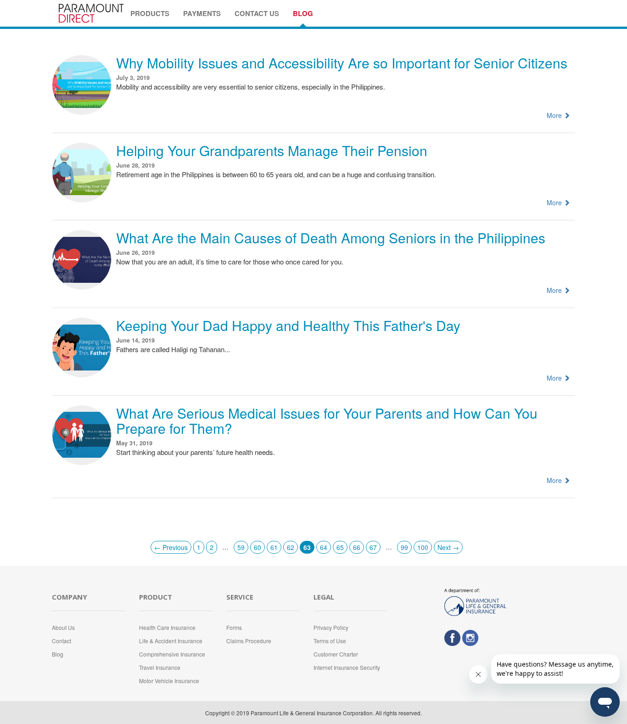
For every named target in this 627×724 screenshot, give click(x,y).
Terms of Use (330, 641)
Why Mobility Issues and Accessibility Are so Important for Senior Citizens (341, 63)
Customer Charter (336, 654)
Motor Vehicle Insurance (169, 681)
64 (323, 547)
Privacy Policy (331, 627)
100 (422, 547)
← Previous (171, 547)
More (555, 115)
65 (340, 547)
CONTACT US (257, 13)
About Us (63, 627)
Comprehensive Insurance (172, 654)
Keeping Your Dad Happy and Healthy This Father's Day (288, 325)
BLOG (303, 13)
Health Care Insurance (167, 627)
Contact (61, 641)
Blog (57, 654)
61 (274, 547)
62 (290, 547)
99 (404, 547)
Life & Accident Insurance (170, 641)
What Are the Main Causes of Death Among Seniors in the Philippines (330, 237)
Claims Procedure (248, 641)
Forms (234, 627)
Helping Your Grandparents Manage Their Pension (271, 150)
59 (241, 547)
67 (373, 547)
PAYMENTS (202, 13)
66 (356, 547)
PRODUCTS (149, 13)
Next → (448, 547)
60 (257, 547)
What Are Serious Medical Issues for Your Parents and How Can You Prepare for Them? (326, 420)
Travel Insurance (159, 667)
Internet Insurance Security (347, 667)
